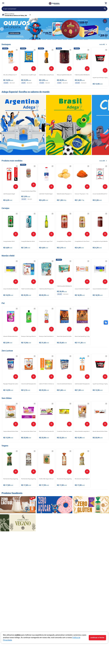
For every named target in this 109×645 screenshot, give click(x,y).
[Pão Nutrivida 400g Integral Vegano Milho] (10, 459)
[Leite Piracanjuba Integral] (10, 174)
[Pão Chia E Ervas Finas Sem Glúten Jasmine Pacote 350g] (46, 412)
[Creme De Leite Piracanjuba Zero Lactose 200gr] (28, 364)
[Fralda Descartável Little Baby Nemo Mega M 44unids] (64, 268)
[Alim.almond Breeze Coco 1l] (10, 57)
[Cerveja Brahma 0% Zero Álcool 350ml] (82, 222)
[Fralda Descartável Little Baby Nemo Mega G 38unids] (82, 57)
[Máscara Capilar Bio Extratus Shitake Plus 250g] (64, 57)
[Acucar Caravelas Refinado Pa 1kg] (100, 174)
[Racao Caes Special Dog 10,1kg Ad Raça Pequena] (82, 317)
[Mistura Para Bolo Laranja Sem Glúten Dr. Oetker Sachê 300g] (82, 412)
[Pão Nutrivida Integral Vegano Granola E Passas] (82, 459)
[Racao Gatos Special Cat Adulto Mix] (64, 317)
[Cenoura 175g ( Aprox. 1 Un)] (82, 174)
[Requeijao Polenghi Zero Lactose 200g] (10, 364)
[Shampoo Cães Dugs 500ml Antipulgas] (28, 317)
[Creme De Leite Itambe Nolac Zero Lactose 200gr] (64, 364)
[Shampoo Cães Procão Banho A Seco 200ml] (46, 317)
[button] (3, 3)
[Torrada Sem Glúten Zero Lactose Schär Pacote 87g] (64, 412)
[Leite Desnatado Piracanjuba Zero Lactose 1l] (82, 364)
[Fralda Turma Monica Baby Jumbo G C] (28, 269)
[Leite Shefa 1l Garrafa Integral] (46, 174)
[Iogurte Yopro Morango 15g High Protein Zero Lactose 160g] (100, 58)
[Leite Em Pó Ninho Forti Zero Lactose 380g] (46, 364)
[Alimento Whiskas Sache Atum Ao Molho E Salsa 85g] (10, 317)
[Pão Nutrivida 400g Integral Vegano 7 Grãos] (28, 459)
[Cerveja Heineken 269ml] (10, 222)
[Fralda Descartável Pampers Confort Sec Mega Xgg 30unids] (46, 269)
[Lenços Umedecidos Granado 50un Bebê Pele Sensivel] (100, 269)
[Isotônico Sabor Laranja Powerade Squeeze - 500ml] (46, 57)
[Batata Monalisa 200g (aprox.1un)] (64, 174)
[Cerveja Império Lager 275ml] (46, 222)
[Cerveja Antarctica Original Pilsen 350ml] (28, 173)
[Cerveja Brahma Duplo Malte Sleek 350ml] (100, 222)
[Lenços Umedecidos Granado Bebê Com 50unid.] (10, 269)
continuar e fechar (97, 638)
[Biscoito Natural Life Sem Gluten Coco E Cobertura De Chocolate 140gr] (100, 412)
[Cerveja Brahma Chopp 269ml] (64, 222)
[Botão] (3, 3)
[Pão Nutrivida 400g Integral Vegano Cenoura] (64, 459)
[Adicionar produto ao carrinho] (15, 68)
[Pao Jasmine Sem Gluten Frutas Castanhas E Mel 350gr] (28, 412)
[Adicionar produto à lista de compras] (16, 50)
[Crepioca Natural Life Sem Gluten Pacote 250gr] (10, 412)
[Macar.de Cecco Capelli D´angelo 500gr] (28, 57)
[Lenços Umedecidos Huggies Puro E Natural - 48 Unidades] (82, 269)
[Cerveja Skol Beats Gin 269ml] (28, 222)
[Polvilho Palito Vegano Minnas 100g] (46, 459)
